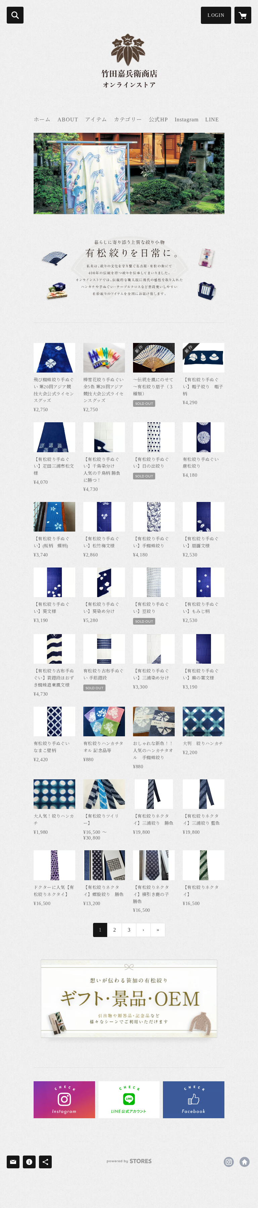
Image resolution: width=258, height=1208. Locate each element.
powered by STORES (129, 1163)
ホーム (42, 119)
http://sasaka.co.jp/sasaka (245, 1162)
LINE (212, 119)
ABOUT (67, 119)
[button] (216, 15)
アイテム (96, 119)
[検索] (15, 15)
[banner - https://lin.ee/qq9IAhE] (129, 1099)
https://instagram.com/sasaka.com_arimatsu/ (229, 1162)
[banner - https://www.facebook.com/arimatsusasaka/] (193, 1099)
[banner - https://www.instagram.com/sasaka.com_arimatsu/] (64, 1099)
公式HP (158, 119)
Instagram (187, 119)
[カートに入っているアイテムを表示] (242, 15)
